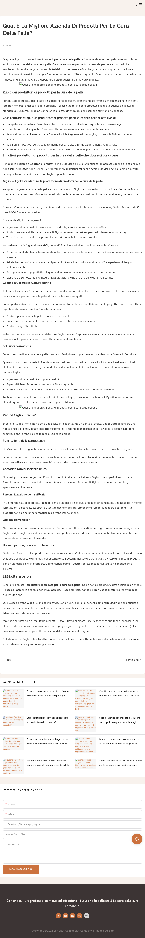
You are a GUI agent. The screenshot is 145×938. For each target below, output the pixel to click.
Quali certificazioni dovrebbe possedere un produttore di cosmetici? (47, 720)
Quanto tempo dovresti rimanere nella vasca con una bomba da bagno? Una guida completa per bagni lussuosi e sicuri (119, 741)
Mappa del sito (104, 931)
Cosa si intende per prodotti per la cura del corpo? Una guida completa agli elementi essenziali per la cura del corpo (120, 720)
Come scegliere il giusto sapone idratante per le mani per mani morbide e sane (120, 763)
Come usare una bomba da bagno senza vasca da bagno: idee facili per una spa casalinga (48, 741)
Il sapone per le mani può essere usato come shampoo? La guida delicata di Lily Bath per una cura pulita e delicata (48, 763)
